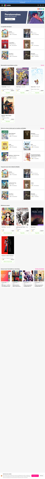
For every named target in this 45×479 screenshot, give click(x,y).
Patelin (35, 89)
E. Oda (3, 229)
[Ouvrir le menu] (2, 5)
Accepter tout (35, 475)
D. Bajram (7, 258)
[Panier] (41, 5)
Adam (38, 89)
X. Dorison (3, 89)
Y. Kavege (33, 229)
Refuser (41, 475)
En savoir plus (22, 2)
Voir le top (42, 128)
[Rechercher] (38, 5)
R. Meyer (7, 89)
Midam (32, 89)
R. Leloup (18, 89)
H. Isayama (18, 229)
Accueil (2, 8)
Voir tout (42, 65)
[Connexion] (43, 5)
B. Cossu (11, 258)
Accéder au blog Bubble (39, 268)
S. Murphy (3, 117)
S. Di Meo (7, 117)
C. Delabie (11, 89)
